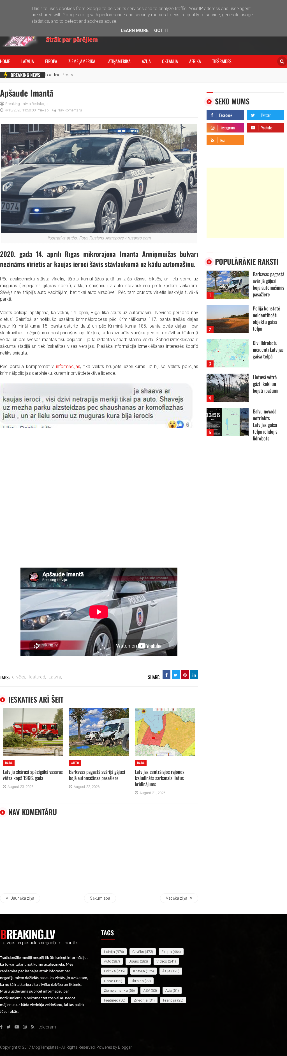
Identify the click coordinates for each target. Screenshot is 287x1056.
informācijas (68, 366)
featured (111, 1000)
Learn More (135, 30)
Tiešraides (222, 61)
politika (110, 971)
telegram (255, 138)
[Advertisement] (245, 203)
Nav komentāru (69, 110)
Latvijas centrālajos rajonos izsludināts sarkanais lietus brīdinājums (159, 778)
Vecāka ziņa (176, 898)
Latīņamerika (119, 61)
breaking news (25, 75)
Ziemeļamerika (81, 61)
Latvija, (55, 677)
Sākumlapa (100, 898)
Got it (161, 30)
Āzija (146, 61)
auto (75, 762)
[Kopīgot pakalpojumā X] (176, 674)
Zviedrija (141, 1000)
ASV (146, 990)
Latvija (27, 61)
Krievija (139, 971)
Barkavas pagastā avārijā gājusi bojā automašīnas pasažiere (97, 775)
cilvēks (138, 952)
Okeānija (170, 61)
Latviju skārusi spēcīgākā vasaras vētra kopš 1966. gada (33, 775)
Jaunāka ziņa (22, 898)
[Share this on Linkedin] (194, 674)
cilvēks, (19, 677)
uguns (133, 961)
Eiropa (51, 61)
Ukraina (137, 981)
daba (9, 762)
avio (168, 990)
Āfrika (195, 61)
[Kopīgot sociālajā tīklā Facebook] (166, 674)
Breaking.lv (27, 934)
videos (161, 961)
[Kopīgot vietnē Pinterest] (185, 674)
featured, (37, 677)
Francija (169, 1000)
